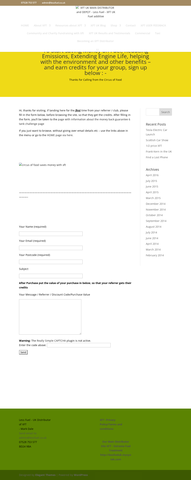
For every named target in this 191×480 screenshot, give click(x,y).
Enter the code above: (33, 345)
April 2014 (152, 243)
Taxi (157, 33)
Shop (114, 25)
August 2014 (153, 226)
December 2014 (155, 204)
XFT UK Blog (98, 25)
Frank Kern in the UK (159, 151)
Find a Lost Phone (157, 157)
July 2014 (151, 232)
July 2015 (151, 181)
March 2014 (153, 249)
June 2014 (152, 238)
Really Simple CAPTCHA (51, 340)
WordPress (81, 475)
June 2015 (152, 186)
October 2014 (154, 215)
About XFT (40, 25)
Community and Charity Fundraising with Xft (55, 33)
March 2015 (153, 198)
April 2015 (152, 192)
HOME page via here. (60, 135)
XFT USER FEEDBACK (153, 25)
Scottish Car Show (157, 140)
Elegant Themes (45, 475)
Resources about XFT (68, 25)
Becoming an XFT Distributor (95, 41)
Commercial (142, 33)
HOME (25, 25)
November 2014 (156, 209)
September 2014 (156, 221)
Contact (131, 25)
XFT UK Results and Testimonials (109, 33)
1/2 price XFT (154, 145)
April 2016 (152, 175)
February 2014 (155, 255)
